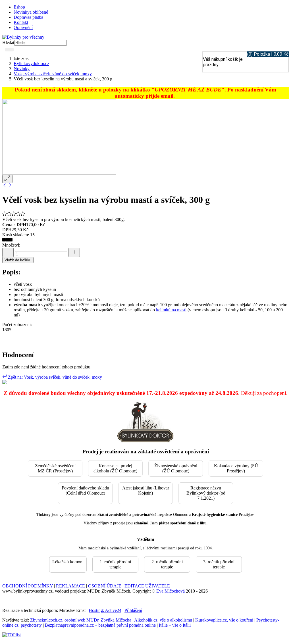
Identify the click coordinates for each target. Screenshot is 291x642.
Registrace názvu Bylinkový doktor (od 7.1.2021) (205, 493)
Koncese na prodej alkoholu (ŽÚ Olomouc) (115, 468)
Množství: (11, 245)
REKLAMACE (70, 585)
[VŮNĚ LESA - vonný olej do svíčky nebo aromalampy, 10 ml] (5, 186)
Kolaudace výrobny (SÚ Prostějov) (236, 468)
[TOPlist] (11, 634)
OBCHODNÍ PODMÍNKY (27, 585)
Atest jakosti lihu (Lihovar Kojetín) (145, 490)
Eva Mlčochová (171, 591)
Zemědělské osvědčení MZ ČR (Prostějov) (55, 468)
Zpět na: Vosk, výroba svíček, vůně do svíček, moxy (54, 377)
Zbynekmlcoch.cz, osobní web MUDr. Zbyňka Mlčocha (81, 620)
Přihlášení (133, 610)
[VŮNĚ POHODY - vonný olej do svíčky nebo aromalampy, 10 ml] (10, 186)
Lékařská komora (68, 561)
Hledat (8, 42)
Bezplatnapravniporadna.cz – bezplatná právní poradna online (101, 625)
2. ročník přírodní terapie (167, 564)
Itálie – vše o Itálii (175, 625)
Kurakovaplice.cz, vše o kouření (224, 620)
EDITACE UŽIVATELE (147, 585)
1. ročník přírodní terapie (115, 564)
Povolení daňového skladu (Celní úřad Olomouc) (85, 490)
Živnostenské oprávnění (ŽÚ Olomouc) (175, 468)
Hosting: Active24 (105, 610)
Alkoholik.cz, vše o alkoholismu (163, 620)
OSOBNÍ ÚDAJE (104, 585)
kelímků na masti (171, 309)
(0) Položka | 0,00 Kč (268, 54)
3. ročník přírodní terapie (218, 564)
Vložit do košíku (18, 260)
